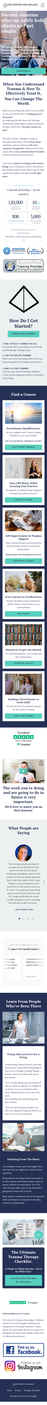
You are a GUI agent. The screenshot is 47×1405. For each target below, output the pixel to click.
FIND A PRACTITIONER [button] (23, 716)
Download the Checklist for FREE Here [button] (23, 1280)
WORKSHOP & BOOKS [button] (23, 663)
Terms (9, 1390)
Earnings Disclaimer (32, 1390)
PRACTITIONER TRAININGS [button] (23, 447)
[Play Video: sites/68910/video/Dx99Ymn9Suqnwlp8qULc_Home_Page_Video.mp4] (23, 771)
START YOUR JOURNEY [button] (23, 334)
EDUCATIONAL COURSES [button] (23, 561)
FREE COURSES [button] (23, 614)
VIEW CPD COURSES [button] (23, 500)
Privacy (18, 1390)
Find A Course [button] (23, 71)
